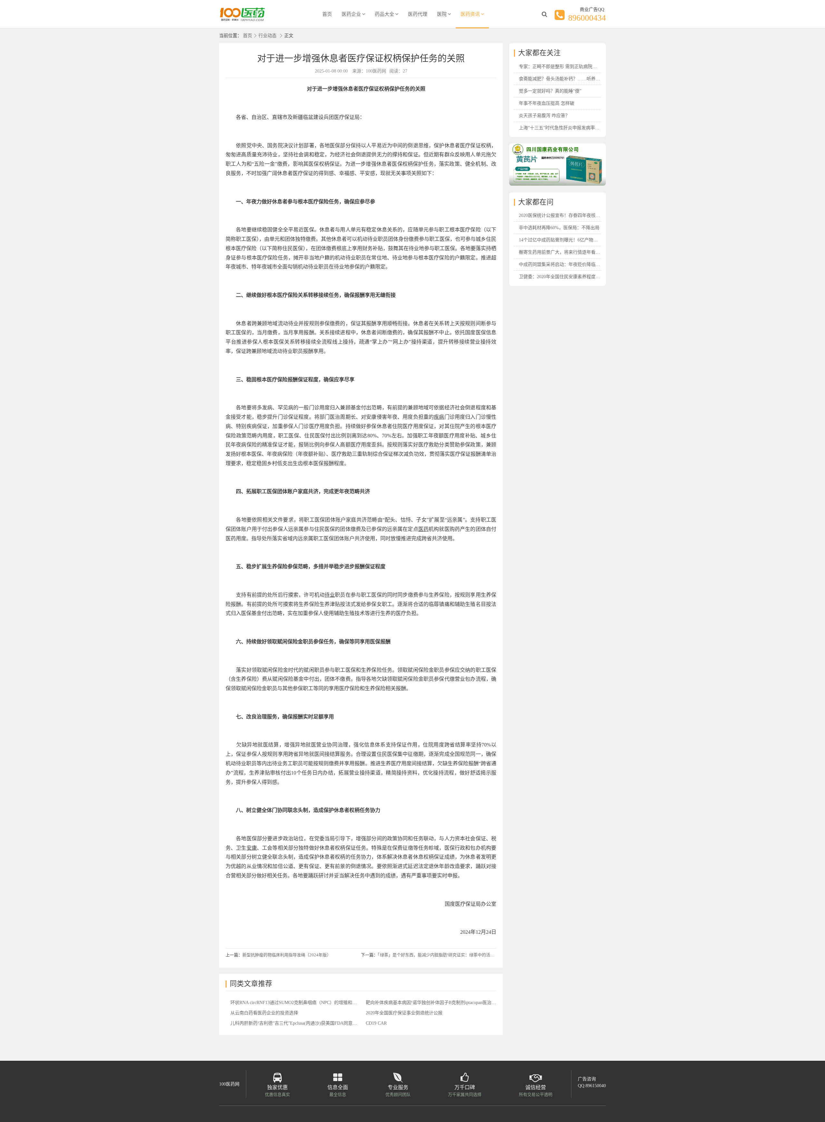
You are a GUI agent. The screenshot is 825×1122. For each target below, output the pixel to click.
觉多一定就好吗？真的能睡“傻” (550, 91)
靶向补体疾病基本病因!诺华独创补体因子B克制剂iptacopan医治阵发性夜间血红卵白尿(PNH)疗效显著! (467, 1002)
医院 (442, 14)
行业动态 (267, 35)
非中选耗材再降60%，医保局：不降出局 (559, 227)
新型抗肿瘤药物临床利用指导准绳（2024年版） (286, 954)
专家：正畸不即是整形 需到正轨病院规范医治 (564, 66)
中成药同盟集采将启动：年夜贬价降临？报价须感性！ (573, 264)
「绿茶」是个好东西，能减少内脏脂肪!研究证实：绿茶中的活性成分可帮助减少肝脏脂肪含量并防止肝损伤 (476, 954)
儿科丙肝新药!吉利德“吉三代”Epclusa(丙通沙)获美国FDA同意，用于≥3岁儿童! (308, 1023)
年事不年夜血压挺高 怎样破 (546, 103)
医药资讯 (470, 14)
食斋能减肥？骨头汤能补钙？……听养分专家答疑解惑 (573, 78)
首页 (327, 14)
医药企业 (351, 14)
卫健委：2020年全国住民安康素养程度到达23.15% (569, 276)
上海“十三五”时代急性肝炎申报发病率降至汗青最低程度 (575, 127)
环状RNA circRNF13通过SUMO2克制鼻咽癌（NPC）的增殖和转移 (295, 1002)
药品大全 (384, 14)
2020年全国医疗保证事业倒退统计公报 (404, 1012)
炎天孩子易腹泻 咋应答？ (544, 115)
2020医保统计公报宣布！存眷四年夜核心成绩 (564, 215)
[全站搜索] (544, 14)
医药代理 (417, 14)
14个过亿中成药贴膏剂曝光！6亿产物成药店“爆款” (569, 240)
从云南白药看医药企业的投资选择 (264, 1012)
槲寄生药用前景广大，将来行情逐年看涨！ (562, 252)
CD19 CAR (376, 1023)
